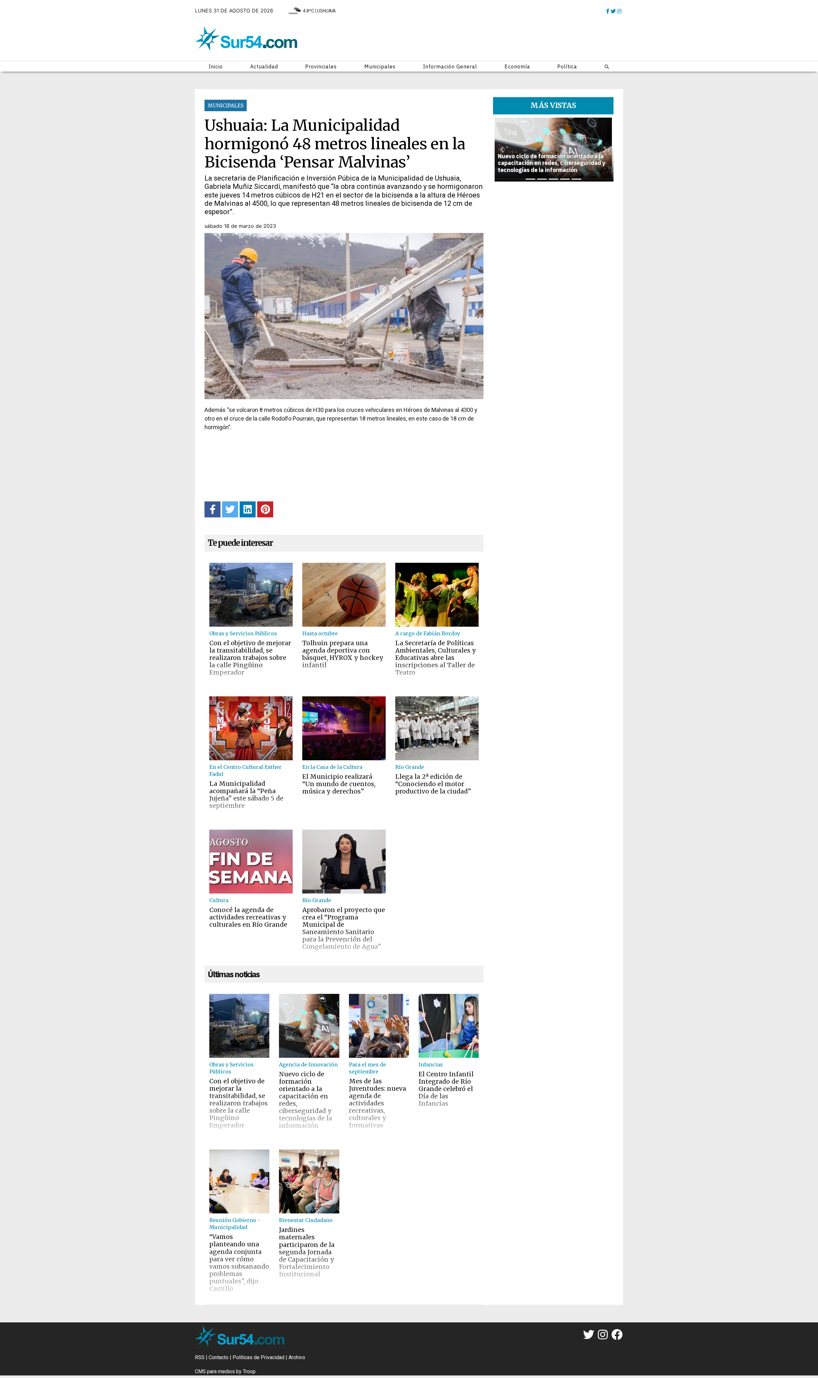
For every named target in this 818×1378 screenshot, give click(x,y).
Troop (249, 1371)
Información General (450, 66)
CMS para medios (215, 1371)
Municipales (380, 66)
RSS (199, 1357)
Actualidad (264, 66)
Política (567, 66)
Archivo (297, 1357)
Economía (517, 66)
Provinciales (321, 66)
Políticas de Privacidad (258, 1357)
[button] (501, 149)
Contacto (218, 1357)
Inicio (216, 66)
